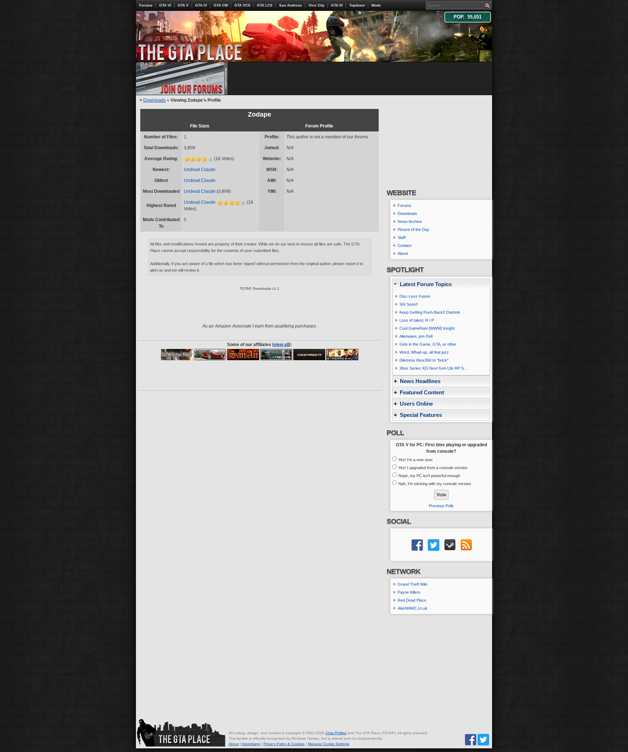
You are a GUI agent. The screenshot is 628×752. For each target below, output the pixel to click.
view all (281, 344)
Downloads (154, 100)
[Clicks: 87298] (177, 354)
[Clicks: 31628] (210, 354)
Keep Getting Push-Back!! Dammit (429, 312)
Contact (404, 245)
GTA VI (165, 5)
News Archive (410, 221)
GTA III (337, 5)
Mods (376, 5)
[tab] (441, 284)
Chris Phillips (335, 733)
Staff (402, 237)
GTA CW (221, 5)
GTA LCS (265, 5)
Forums (146, 5)
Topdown (357, 5)
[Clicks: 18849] (342, 354)
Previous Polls (441, 506)
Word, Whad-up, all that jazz (424, 352)
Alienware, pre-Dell (415, 336)
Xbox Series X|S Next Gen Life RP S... (433, 368)
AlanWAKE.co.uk (412, 608)
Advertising (251, 744)
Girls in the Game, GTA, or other (427, 344)
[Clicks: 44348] (276, 354)
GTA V (183, 5)
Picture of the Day (413, 229)
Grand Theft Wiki (412, 584)
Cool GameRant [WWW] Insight (427, 328)
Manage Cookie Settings (328, 744)
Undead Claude (200, 169)
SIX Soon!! (408, 304)
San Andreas (290, 5)
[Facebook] (470, 739)
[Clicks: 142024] (243, 354)
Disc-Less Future (414, 296)
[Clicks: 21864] (309, 354)
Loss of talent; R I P (416, 320)
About (403, 253)
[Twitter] (483, 739)
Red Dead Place (412, 600)
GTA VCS (242, 5)
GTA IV (201, 5)
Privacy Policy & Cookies (284, 744)
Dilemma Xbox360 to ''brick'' (423, 360)
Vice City (317, 5)
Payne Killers (409, 592)
